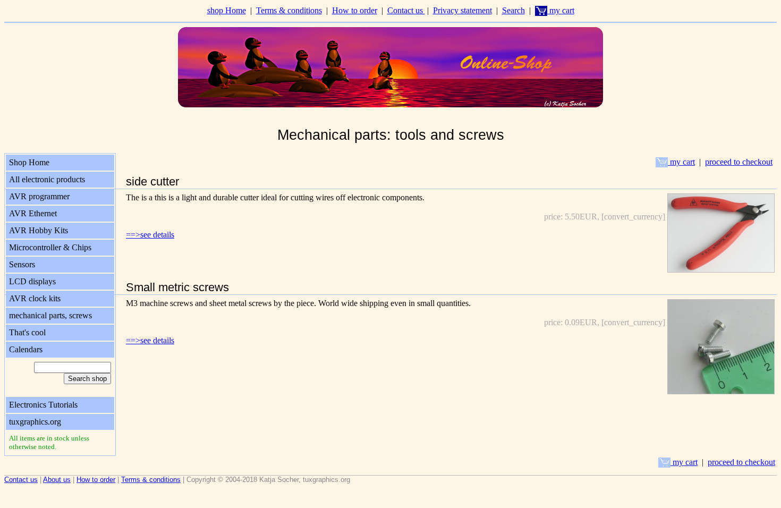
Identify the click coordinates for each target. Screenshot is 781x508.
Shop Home (29, 162)
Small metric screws (177, 287)
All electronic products (47, 179)
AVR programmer (39, 196)
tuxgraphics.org (35, 421)
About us (57, 480)
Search (513, 10)
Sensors (22, 264)
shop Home (226, 10)
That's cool (27, 332)
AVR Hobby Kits (38, 230)
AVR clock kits (35, 298)
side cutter (152, 181)
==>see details (150, 234)
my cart (560, 10)
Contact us (406, 10)
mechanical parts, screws (50, 315)
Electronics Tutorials (43, 404)
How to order (354, 10)
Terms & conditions (289, 10)
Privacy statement (462, 10)
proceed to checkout (738, 161)
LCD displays (32, 281)
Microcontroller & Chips (50, 247)
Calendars (26, 349)
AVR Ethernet (33, 213)
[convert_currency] (633, 216)
